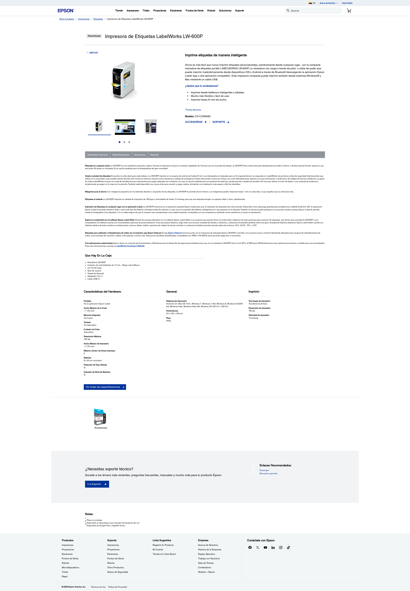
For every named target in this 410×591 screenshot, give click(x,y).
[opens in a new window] (288, 547)
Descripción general (97, 154)
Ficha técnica (193, 109)
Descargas (264, 470)
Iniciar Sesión (347, 3)
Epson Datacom (175, 233)
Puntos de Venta (70, 558)
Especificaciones (121, 154)
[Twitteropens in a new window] (258, 547)
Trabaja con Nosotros (209, 558)
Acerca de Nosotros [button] (327, 3)
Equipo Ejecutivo (206, 554)
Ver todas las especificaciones (103, 386)
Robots (65, 563)
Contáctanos (204, 567)
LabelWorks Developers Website (130, 246)
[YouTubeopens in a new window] (265, 547)
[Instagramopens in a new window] (281, 547)
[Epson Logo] (66, 11)
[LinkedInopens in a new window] (273, 547)
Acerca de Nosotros (208, 545)
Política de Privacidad (117, 587)
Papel (64, 576)
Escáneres (67, 554)
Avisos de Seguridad (117, 572)
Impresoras (84, 19)
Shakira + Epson (206, 572)
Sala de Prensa (206, 563)
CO (314, 3)
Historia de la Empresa (209, 549)
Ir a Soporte (94, 484)
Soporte (219, 121)
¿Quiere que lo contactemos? (201, 85)
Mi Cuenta (158, 549)
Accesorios (193, 121)
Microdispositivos (70, 567)
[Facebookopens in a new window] (250, 547)
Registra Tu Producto (163, 545)
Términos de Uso (98, 587)
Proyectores (68, 549)
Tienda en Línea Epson (164, 554)
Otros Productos (115, 567)
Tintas (65, 572)
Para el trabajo (66, 19)
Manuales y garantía (268, 473)
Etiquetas (98, 19)
